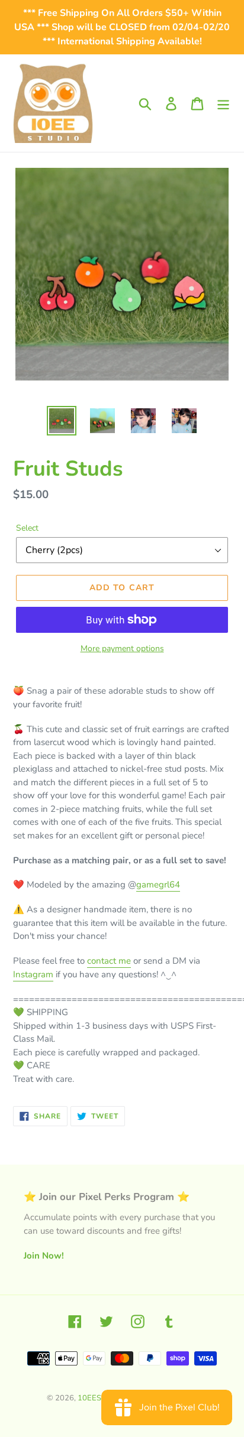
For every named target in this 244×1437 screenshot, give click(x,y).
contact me (109, 961)
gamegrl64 (158, 884)
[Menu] (223, 103)
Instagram (33, 974)
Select (27, 528)
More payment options (122, 648)
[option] (61, 420)
